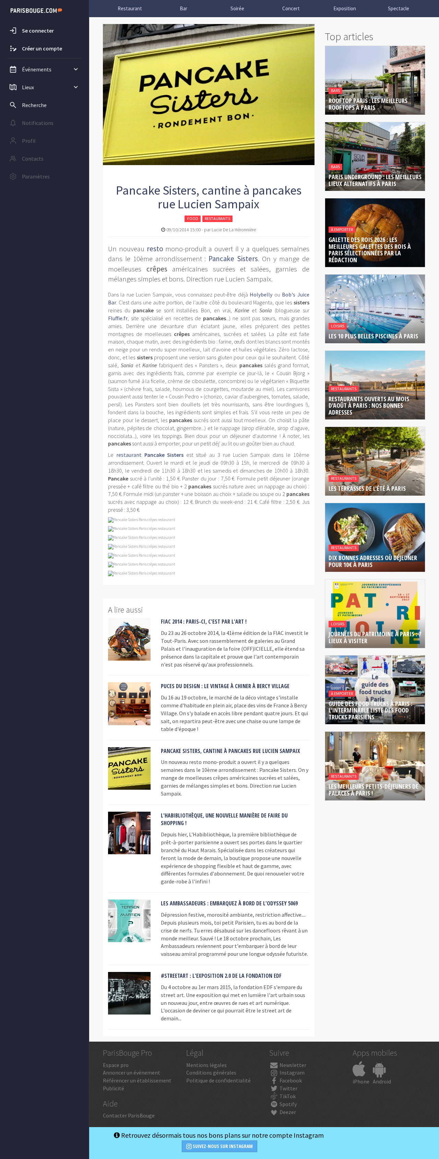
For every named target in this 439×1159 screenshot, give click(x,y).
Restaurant (130, 8)
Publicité (113, 1088)
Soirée (237, 8)
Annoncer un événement (131, 1072)
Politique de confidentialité (218, 1080)
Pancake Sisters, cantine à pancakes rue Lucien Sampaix (230, 751)
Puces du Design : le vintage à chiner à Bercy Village (225, 686)
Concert (291, 8)
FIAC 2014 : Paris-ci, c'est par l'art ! (204, 621)
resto (155, 248)
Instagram (291, 1072)
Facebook (290, 1080)
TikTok (287, 1096)
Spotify (287, 1104)
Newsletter (292, 1065)
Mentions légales (206, 1065)
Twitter (287, 1088)
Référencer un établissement (137, 1080)
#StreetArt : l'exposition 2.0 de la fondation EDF (221, 976)
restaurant (129, 454)
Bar (183, 8)
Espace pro (116, 1065)
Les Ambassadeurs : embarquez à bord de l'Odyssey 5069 (229, 903)
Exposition (344, 8)
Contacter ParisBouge (129, 1115)
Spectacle (398, 8)
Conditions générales (211, 1072)
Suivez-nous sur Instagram (222, 1146)
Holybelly (261, 294)
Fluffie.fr (118, 318)
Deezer (287, 1112)
